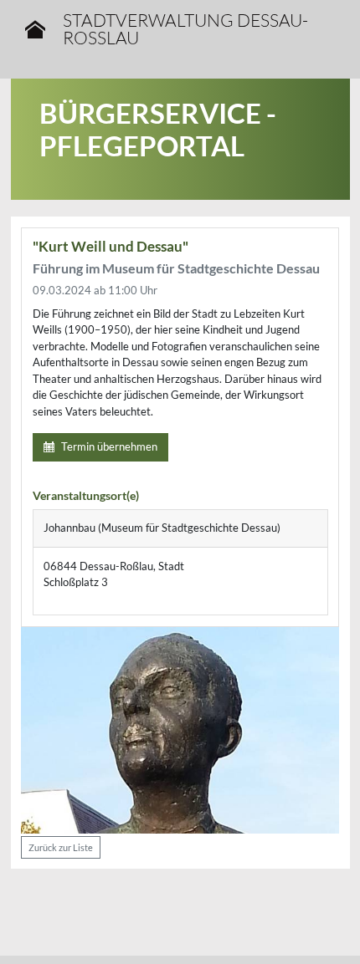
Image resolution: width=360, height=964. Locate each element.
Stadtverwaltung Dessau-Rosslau (185, 29)
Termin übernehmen (109, 446)
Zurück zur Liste (60, 847)
